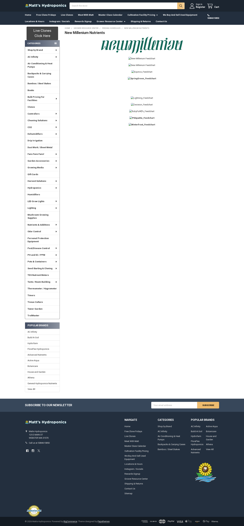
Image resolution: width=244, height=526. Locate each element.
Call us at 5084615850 (39, 443)
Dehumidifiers (35, 134)
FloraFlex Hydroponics (38, 349)
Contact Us (161, 21)
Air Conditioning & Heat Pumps (40, 65)
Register (200, 7)
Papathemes (104, 521)
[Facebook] (27, 450)
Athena (31, 377)
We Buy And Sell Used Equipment (180, 15)
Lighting (32, 208)
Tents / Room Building (39, 282)
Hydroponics (34, 188)
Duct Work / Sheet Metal (40, 147)
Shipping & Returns (141, 21)
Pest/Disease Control (39, 248)
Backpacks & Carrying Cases (39, 75)
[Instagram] (33, 450)
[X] (38, 450)
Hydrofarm (33, 343)
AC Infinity (33, 57)
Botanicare (33, 366)
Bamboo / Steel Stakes (39, 83)
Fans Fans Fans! (36, 154)
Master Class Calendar (110, 15)
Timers (31, 295)
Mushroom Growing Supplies (38, 216)
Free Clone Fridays (46, 15)
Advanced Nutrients (37, 355)
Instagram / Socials (59, 21)
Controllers (34, 114)
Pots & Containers (37, 261)
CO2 (30, 127)
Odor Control (34, 231)
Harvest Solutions (37, 181)
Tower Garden (35, 309)
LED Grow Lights (36, 201)
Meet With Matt (85, 15)
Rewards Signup (83, 21)
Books (31, 90)
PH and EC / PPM (36, 255)
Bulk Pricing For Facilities (36, 99)
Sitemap (128, 493)
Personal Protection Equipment (38, 240)
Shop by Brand (35, 50)
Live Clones (67, 15)
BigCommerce (70, 521)
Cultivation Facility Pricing (141, 15)
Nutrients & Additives (39, 225)
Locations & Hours (34, 21)
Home (28, 15)
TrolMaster (33, 315)
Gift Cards (33, 174)
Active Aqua (33, 360)
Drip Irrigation (35, 140)
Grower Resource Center (110, 21)
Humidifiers (34, 194)
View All (31, 389)
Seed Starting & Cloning (40, 268)
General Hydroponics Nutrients (42, 383)
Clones (31, 107)
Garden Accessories (38, 161)
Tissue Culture (35, 302)
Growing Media (36, 167)
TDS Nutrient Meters (38, 275)
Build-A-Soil (33, 337)
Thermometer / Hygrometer (42, 288)
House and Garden (36, 372)
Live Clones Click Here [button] (42, 33)
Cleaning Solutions (37, 120)
